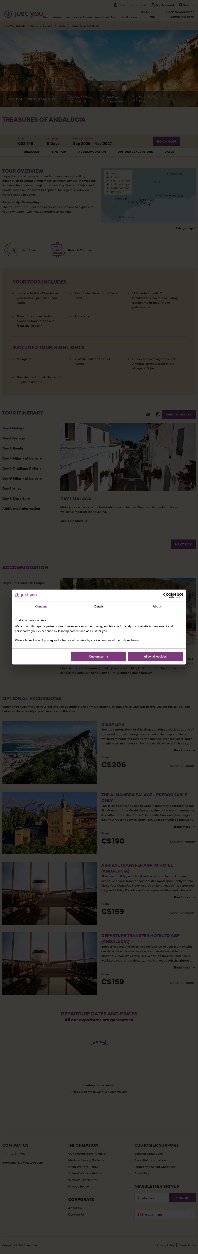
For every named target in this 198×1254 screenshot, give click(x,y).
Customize (96, 656)
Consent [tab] (41, 606)
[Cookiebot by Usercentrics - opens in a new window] (166, 595)
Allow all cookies (155, 656)
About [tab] (157, 606)
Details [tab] (99, 606)
